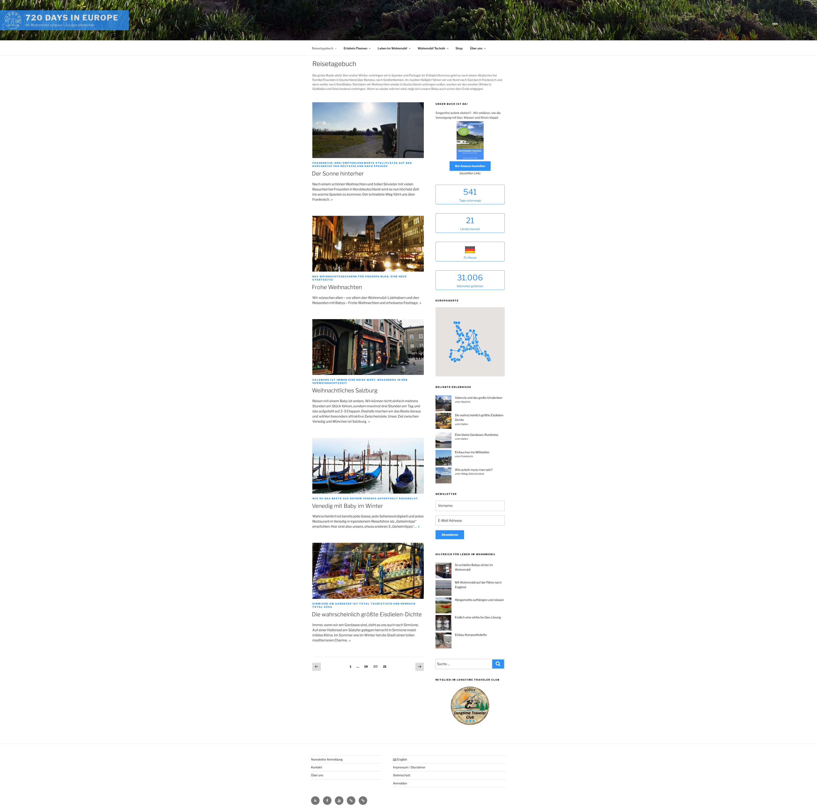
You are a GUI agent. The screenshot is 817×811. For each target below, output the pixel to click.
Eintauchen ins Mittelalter (472, 452)
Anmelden (400, 783)
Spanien (466, 401)
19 (367, 666)
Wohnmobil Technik (431, 48)
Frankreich (467, 456)
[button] (485, 351)
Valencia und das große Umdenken (478, 397)
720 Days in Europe (72, 17)
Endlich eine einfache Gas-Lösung (478, 617)
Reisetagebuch (322, 48)
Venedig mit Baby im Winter (347, 506)
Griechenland (476, 473)
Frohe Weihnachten (337, 287)
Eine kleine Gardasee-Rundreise (476, 434)
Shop (459, 48)
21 (386, 666)
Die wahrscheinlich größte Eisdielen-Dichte (367, 614)
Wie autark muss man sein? (474, 469)
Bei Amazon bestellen (470, 166)
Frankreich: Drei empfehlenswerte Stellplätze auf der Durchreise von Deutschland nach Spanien (362, 164)
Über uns (476, 48)
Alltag (464, 473)
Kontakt (316, 767)
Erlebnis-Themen (355, 48)
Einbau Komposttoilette (471, 635)
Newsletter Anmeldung (327, 759)
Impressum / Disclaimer (409, 767)
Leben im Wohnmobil (392, 48)
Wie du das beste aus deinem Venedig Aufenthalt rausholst (365, 498)
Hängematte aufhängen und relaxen (479, 600)
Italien (464, 424)
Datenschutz (401, 775)
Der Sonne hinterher (338, 173)
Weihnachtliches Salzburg (344, 390)
